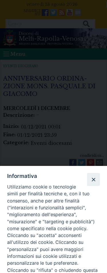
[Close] (93, 179)
